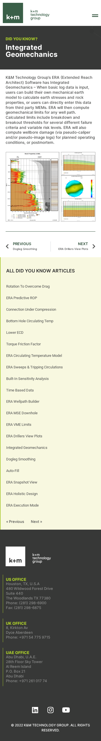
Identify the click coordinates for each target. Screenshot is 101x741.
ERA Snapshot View (21, 482)
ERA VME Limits (18, 424)
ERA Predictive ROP (21, 298)
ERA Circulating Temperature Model (34, 355)
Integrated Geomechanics (26, 448)
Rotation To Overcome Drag (28, 286)
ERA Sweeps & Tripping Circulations (34, 367)
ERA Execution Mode (22, 505)
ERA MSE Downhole (22, 413)
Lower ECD (15, 332)
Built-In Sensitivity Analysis (27, 379)
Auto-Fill (12, 471)
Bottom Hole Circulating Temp (29, 321)
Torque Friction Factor (23, 344)
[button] (88, 16)
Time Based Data (20, 390)
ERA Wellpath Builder (22, 401)
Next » (36, 521)
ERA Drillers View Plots (24, 436)
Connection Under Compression (31, 309)
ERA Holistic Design (22, 494)
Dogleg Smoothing (20, 459)
